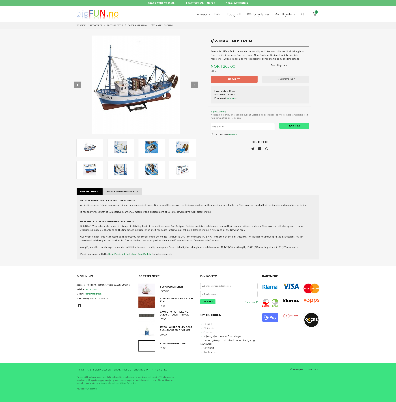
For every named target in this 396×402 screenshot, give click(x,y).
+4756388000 (92, 289)
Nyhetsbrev (159, 369)
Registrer (294, 126)
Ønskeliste (287, 79)
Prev (77, 85)
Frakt (80, 369)
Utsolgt (234, 79)
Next (194, 85)
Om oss (207, 332)
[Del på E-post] (267, 149)
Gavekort (208, 347)
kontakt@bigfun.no (94, 293)
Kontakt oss (210, 352)
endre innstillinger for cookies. (124, 383)
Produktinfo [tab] (88, 191)
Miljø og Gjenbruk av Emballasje (222, 336)
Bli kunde (209, 328)
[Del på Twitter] (253, 149)
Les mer (104, 383)
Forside (207, 323)
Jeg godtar (221, 134)
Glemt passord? (251, 302)
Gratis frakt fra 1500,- (162, 3)
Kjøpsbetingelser (99, 369)
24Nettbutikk (92, 388)
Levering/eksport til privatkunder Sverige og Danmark (227, 342)
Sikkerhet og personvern (131, 369)
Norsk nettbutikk (237, 3)
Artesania (232, 98)
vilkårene (232, 134)
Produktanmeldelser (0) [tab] (121, 191)
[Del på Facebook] (260, 149)
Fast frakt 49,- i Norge (200, 3)
